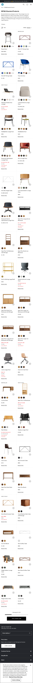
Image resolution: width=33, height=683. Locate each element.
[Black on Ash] (5, 398)
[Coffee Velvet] (7, 46)
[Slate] (5, 188)
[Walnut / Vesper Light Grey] (7, 156)
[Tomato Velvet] (19, 156)
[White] (2, 188)
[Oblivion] (21, 367)
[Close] (30, 665)
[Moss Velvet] (5, 46)
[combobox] (27, 27)
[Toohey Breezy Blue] (19, 596)
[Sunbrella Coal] (21, 596)
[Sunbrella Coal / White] (2, 100)
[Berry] (10, 73)
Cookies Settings (16, 680)
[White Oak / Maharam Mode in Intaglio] (7, 129)
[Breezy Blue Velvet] (24, 100)
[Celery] (24, 46)
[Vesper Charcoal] (5, 427)
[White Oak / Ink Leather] (2, 156)
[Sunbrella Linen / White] (10, 100)
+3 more (12, 46)
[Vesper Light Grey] (7, 427)
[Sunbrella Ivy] (24, 188)
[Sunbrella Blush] (19, 188)
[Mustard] (2, 277)
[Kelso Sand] (19, 100)
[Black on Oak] (19, 216)
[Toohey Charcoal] (2, 46)
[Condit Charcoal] (2, 367)
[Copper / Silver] (24, 73)
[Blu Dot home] (2, 4)
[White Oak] (24, 216)
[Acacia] (19, 511)
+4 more (29, 46)
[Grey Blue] (26, 46)
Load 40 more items (16, 618)
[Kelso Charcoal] (21, 100)
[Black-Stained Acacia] (21, 511)
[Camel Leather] (26, 100)
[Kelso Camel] (26, 156)
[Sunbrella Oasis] (21, 188)
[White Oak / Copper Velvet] (5, 129)
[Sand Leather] (21, 427)
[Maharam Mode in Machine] (10, 46)
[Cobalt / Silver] (19, 73)
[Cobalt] (21, 46)
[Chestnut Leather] (24, 427)
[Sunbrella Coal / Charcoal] (5, 100)
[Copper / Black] (26, 73)
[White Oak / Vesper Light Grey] (10, 156)
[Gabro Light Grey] (21, 277)
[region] (16, 673)
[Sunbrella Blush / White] (7, 100)
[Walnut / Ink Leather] (5, 156)
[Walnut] (21, 216)
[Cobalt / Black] (21, 73)
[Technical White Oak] (5, 458)
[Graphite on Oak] (2, 458)
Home (2, 7)
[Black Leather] (19, 427)
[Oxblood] (19, 46)
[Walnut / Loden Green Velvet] (10, 129)
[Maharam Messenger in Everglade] (24, 277)
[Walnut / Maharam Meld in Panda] (2, 129)
